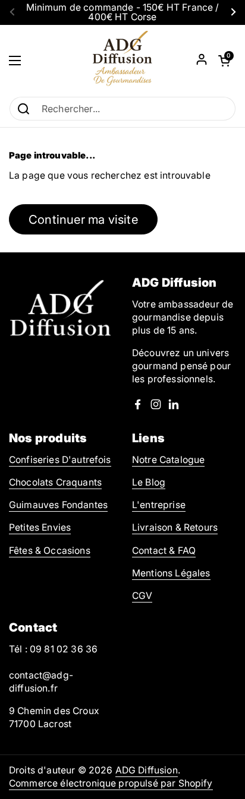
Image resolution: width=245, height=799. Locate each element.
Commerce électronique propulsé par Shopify (111, 783)
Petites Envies (40, 527)
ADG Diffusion (146, 770)
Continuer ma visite (83, 219)
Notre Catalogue (168, 459)
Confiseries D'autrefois (60, 459)
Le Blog (148, 482)
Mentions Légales (171, 573)
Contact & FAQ (164, 550)
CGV (142, 595)
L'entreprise (159, 505)
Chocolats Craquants (55, 482)
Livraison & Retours (175, 527)
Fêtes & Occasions (49, 550)
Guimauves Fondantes (58, 505)
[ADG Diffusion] (122, 60)
